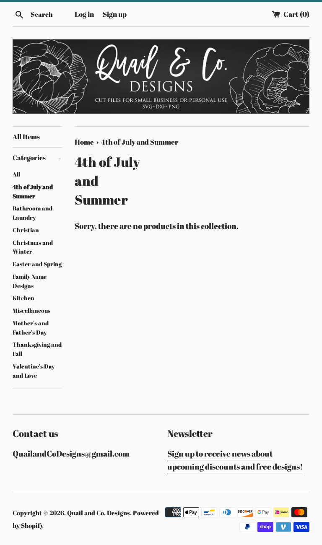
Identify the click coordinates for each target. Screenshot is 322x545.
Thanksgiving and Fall (37, 349)
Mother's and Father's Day (31, 327)
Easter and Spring (37, 264)
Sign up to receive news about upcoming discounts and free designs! (235, 460)
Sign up (115, 14)
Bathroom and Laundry (32, 213)
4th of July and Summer (33, 191)
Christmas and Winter (33, 247)
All (16, 174)
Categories (37, 157)
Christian (26, 230)
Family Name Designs (30, 281)
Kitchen (23, 298)
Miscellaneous (31, 310)
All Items (26, 136)
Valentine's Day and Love (34, 371)
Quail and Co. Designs (98, 513)
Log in (84, 14)
